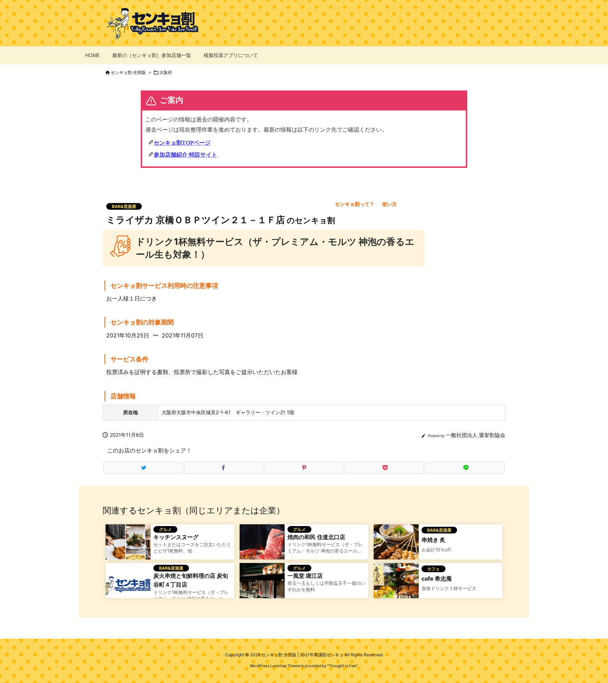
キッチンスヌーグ (175, 536)
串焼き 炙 (433, 539)
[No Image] (128, 585)
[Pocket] (384, 468)
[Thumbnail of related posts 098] (396, 546)
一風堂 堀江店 (305, 575)
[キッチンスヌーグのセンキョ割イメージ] (128, 546)
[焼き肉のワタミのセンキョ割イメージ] (262, 546)
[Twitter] (143, 468)
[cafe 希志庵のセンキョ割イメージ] (396, 585)
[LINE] (465, 468)
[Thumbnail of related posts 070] (262, 585)
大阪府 (165, 72)
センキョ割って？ (354, 204)
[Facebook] (223, 468)
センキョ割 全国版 (128, 72)
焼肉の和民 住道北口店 (316, 536)
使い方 (389, 204)
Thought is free (342, 665)
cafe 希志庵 (437, 578)
